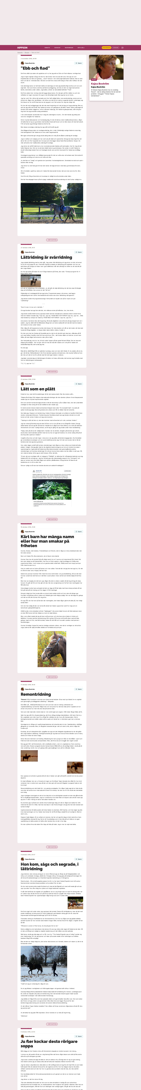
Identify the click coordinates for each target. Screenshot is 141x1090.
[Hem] (22, 48)
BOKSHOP (57, 47)
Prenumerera (106, 47)
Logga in (115, 47)
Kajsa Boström (30, 63)
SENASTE (47, 47)
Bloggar (27, 52)
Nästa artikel (52, 240)
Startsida (20, 52)
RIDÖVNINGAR (69, 47)
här (54, 817)
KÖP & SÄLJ (81, 47)
